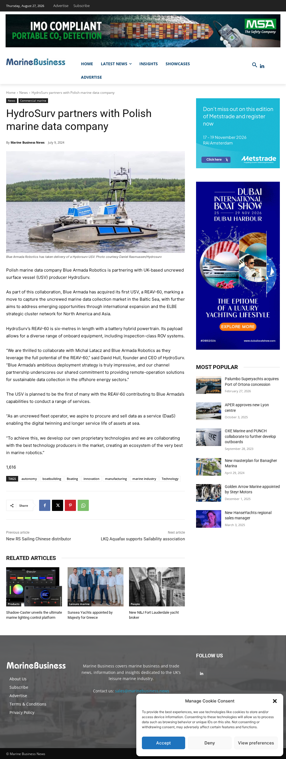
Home (11, 92)
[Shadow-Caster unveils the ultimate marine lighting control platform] (34, 586)
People (135, 604)
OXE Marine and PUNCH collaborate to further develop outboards (250, 436)
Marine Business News (27, 142)
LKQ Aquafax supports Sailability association (143, 538)
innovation (91, 479)
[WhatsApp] (83, 505)
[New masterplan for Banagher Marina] (208, 467)
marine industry (144, 479)
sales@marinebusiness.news (142, 690)
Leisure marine (79, 604)
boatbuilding (51, 479)
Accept (163, 743)
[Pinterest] (70, 505)
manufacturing (116, 479)
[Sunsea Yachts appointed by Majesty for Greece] (95, 586)
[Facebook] (44, 505)
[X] (57, 505)
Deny (209, 743)
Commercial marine (33, 100)
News (23, 92)
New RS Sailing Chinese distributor (38, 538)
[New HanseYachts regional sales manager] (208, 519)
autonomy (29, 479)
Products (14, 604)
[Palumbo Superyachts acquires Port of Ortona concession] (208, 385)
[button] (275, 701)
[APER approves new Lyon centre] (208, 411)
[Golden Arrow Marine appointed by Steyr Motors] (208, 493)
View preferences (256, 743)
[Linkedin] (262, 66)
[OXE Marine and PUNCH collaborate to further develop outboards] (208, 437)
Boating (72, 479)
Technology (170, 479)
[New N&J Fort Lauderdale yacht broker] (157, 586)
